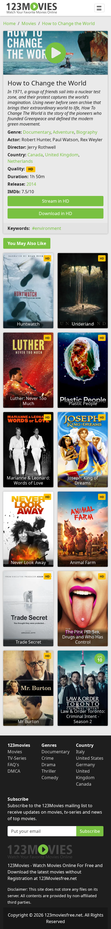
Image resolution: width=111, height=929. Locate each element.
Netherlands (20, 161)
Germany (85, 765)
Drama (48, 765)
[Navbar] (99, 8)
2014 (31, 184)
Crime (47, 758)
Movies (29, 23)
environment (48, 228)
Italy (80, 752)
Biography (86, 132)
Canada (35, 155)
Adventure (63, 132)
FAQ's (13, 765)
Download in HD (55, 213)
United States (89, 758)
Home (9, 23)
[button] (55, 53)
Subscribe (90, 831)
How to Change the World (68, 23)
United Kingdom (61, 155)
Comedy (49, 778)
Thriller (48, 771)
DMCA (14, 771)
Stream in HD (55, 201)
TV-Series (17, 758)
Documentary (37, 132)
